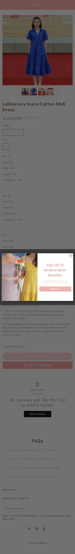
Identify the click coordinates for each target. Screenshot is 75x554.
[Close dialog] (70, 255)
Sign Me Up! (55, 289)
